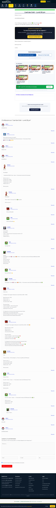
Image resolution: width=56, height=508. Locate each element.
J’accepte (52, 506)
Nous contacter (31, 490)
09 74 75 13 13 (42, 494)
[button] (35, 95)
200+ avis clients (9, 480)
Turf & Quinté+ (17, 483)
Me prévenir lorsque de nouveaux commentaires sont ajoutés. (13, 462)
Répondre (52, 130)
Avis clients (30, 483)
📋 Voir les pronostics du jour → (27, 55)
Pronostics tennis (18, 481)
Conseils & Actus (31, 480)
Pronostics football (18, 480)
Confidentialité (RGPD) (46, 483)
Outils (30, 481)
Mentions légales (45, 478)
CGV (43, 480)
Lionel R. (6, 124)
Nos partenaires (45, 489)
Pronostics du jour (33, 501)
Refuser (46, 506)
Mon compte (31, 489)
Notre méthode (31, 478)
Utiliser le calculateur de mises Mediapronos (25, 94)
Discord (30, 487)
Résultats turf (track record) (20, 487)
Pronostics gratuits (18, 478)
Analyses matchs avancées (25, 501)
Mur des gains (31, 485)
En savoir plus (29, 506)
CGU (43, 481)
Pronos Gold (17, 485)
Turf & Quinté (17, 501)
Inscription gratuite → (35, 109)
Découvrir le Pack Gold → (35, 36)
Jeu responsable (45, 487)
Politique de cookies (45, 485)
